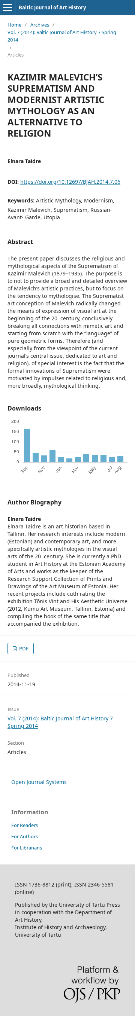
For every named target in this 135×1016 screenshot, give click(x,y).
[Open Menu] (7, 7)
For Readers (24, 825)
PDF (23, 648)
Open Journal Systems (39, 781)
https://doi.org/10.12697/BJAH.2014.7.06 (70, 181)
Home (14, 24)
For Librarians (26, 847)
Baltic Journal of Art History (52, 7)
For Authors (24, 836)
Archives (39, 24)
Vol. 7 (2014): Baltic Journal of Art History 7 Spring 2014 (62, 36)
